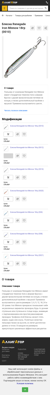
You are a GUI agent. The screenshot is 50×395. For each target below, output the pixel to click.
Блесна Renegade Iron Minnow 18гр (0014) (27, 169)
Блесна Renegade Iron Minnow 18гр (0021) (27, 255)
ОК (25, 390)
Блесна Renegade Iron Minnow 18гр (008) (26, 234)
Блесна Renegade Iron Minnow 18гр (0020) (27, 191)
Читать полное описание (15, 110)
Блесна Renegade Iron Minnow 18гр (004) (26, 212)
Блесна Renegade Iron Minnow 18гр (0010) (27, 126)
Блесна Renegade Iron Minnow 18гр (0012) (27, 147)
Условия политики (25, 383)
